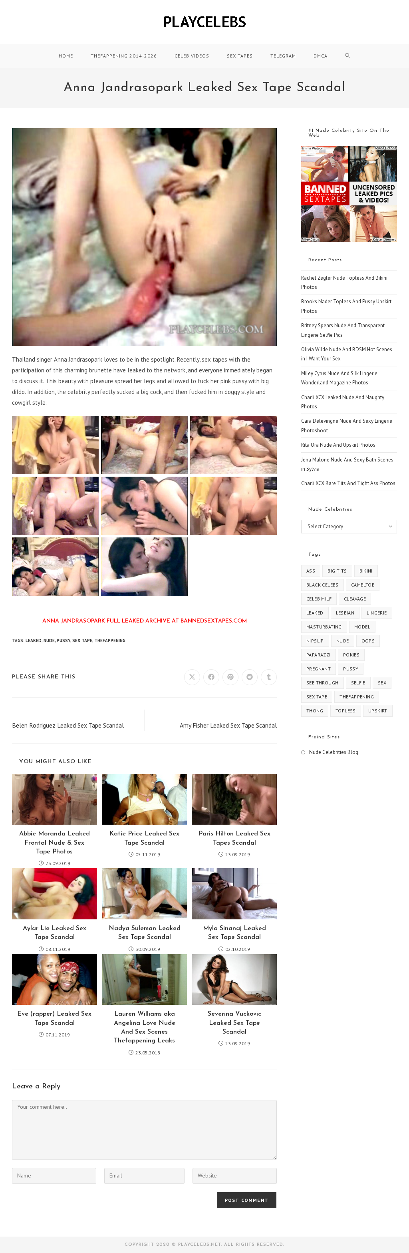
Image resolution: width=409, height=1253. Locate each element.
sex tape (82, 640)
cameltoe (362, 585)
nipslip (315, 641)
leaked (34, 640)
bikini (366, 571)
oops (368, 641)
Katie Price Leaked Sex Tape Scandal (144, 838)
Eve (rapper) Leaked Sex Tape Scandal (54, 1018)
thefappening (109, 640)
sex (382, 683)
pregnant (318, 669)
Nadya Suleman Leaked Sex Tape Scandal (145, 933)
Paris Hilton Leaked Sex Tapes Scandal (234, 838)
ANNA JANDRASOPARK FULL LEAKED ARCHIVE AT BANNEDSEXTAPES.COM (144, 621)
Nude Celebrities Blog (333, 752)
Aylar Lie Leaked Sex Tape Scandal (54, 933)
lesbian (345, 613)
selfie (358, 683)
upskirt (377, 711)
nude (49, 640)
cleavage (355, 599)
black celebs (322, 585)
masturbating (324, 627)
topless (346, 711)
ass (310, 571)
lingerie (377, 613)
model (362, 627)
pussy (63, 640)
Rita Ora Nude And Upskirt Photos (338, 445)
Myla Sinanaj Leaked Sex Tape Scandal (234, 933)
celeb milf (319, 599)
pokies (351, 655)
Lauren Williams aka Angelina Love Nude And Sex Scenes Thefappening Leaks (144, 1027)
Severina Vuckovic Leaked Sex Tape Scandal (234, 1023)
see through (322, 683)
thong (314, 711)
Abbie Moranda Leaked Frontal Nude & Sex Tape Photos (54, 843)
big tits (337, 571)
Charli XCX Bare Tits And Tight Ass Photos (348, 483)
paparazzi (318, 655)
